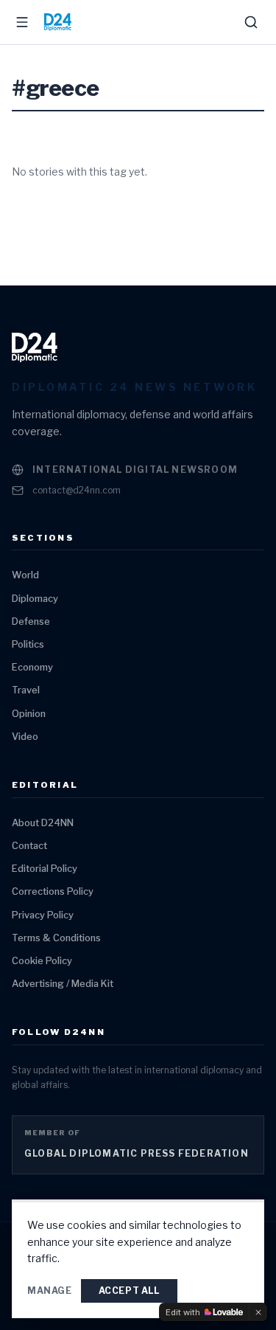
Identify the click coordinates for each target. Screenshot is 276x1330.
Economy (32, 667)
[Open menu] (22, 22)
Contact (29, 845)
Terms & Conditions (56, 937)
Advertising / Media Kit (62, 983)
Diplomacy (35, 598)
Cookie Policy (42, 960)
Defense (31, 621)
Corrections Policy (52, 891)
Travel (26, 690)
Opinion (29, 713)
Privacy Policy (43, 915)
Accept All (129, 1290)
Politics (28, 644)
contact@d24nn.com (76, 490)
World (25, 575)
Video (25, 736)
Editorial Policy (44, 868)
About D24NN (43, 822)
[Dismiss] (258, 1312)
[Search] (251, 22)
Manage (49, 1290)
